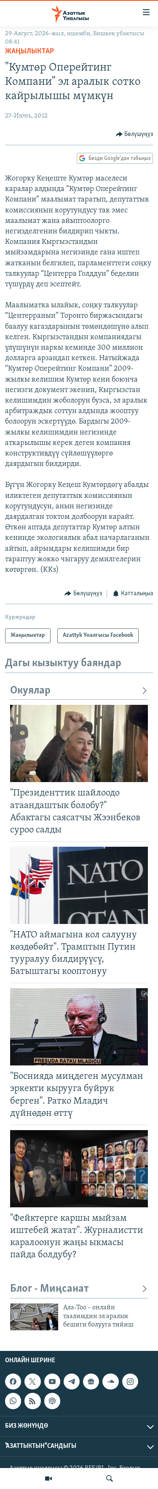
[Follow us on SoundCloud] (110, 1382)
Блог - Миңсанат (49, 1289)
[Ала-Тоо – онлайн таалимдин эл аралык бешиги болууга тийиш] (34, 1316)
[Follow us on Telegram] (72, 1382)
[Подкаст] (52, 1401)
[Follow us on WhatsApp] (13, 1401)
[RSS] (32, 1401)
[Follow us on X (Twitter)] (32, 1382)
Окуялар (30, 690)
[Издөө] (109, 1478)
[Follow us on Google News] (91, 1382)
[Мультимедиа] (48, 1478)
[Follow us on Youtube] (52, 1382)
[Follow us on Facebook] (13, 1382)
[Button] (134, 134)
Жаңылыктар (29, 51)
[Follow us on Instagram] (130, 1382)
